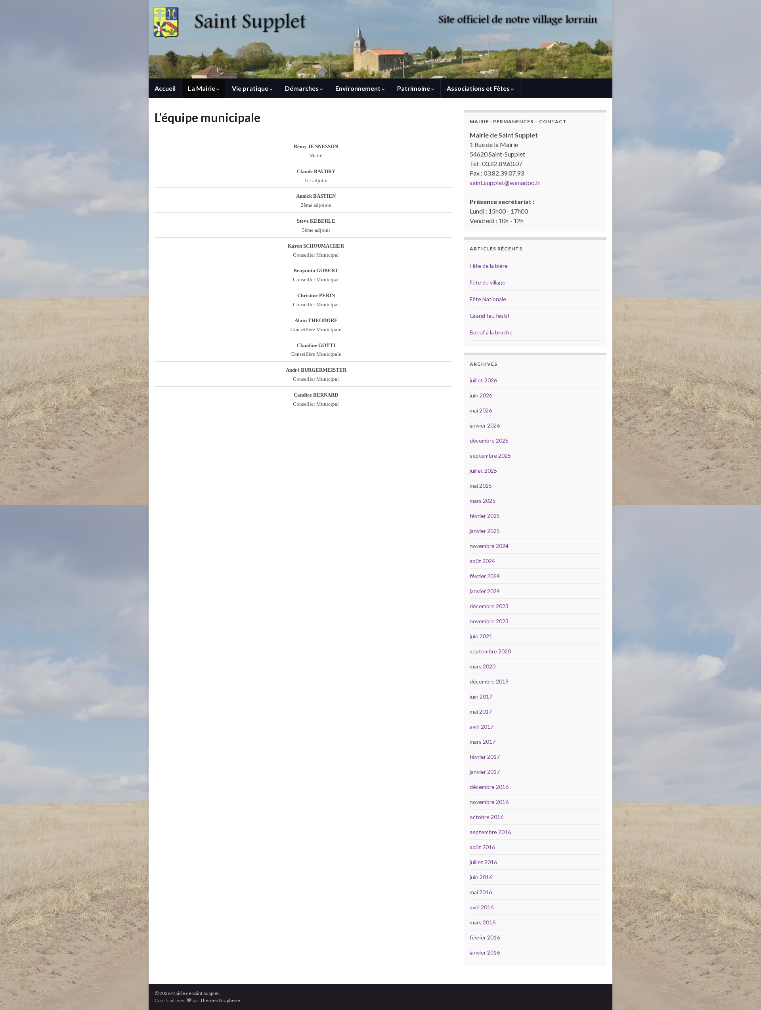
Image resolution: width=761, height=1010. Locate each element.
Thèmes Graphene (220, 1000)
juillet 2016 (483, 862)
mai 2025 (481, 485)
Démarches (302, 88)
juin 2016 (481, 877)
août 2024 (482, 561)
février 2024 (485, 576)
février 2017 (485, 756)
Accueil (165, 88)
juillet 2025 (483, 470)
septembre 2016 (490, 832)
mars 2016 (482, 922)
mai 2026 (481, 410)
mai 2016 (481, 892)
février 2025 (485, 515)
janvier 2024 (485, 591)
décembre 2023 (489, 606)
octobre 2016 (486, 816)
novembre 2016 (489, 801)
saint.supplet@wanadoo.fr (505, 182)
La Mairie (202, 88)
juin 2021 (481, 636)
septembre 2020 (490, 651)
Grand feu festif (489, 315)
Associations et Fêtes (479, 88)
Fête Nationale (488, 299)
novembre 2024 (489, 545)
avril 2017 (481, 726)
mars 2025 (482, 500)
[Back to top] (743, 992)
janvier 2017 (485, 771)
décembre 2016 (489, 786)
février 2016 (485, 937)
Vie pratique (251, 88)
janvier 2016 (485, 952)
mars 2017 (482, 741)
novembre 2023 (489, 621)
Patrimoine (414, 88)
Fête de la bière (489, 265)
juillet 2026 (483, 380)
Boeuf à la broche (491, 332)
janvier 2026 (485, 425)
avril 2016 (481, 907)
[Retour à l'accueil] (380, 39)
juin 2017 (481, 696)
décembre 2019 (489, 681)
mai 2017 (481, 711)
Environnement (358, 88)
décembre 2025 (489, 440)
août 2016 (482, 847)
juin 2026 (481, 395)
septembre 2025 (490, 455)
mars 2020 (482, 666)
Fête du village (487, 282)
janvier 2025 (485, 530)
